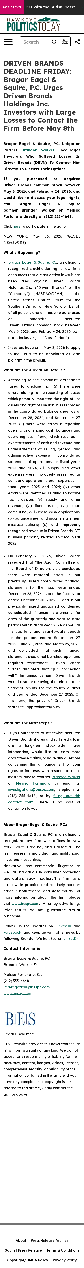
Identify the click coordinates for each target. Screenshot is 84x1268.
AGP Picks (12, 7)
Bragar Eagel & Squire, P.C (32, 262)
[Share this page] (77, 41)
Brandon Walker (66, 777)
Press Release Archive (50, 1240)
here (17, 226)
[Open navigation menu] (8, 41)
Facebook (12, 932)
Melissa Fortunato (33, 783)
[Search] (54, 42)
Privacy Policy (65, 1260)
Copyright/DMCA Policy (27, 1260)
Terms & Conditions (62, 1250)
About (21, 1240)
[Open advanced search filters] (65, 42)
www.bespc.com (25, 903)
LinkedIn (63, 926)
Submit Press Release (23, 1250)
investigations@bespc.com (31, 789)
